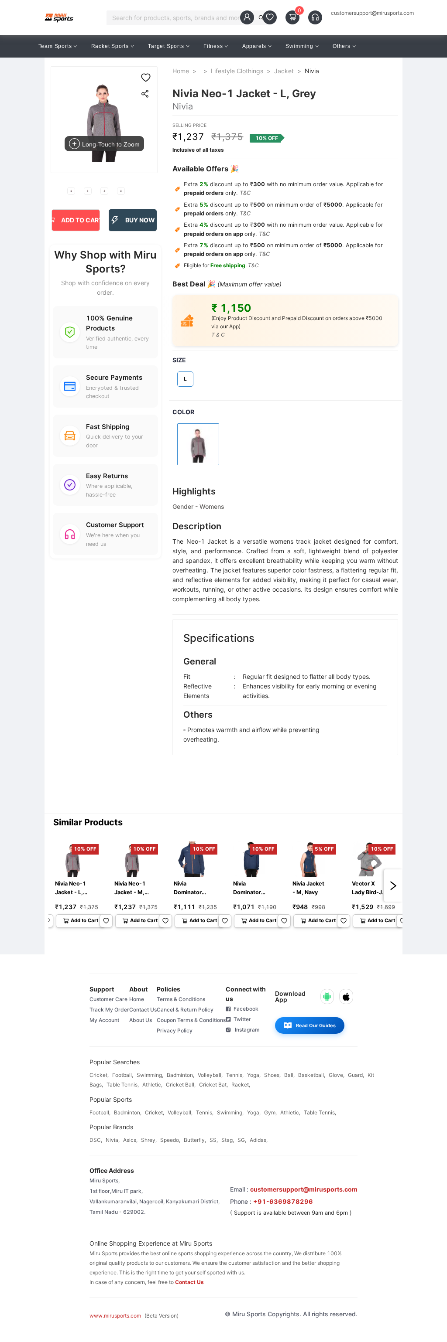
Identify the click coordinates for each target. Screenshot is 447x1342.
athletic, (152, 1084)
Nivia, (113, 1140)
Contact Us (143, 1009)
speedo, (170, 1140)
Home (180, 71)
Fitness (213, 46)
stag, (227, 1140)
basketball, (311, 1075)
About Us (140, 1020)
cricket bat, (213, 1084)
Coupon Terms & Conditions (191, 1020)
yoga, (254, 1075)
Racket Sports (110, 46)
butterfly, (195, 1140)
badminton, (180, 1075)
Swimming (299, 46)
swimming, (150, 1075)
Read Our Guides (316, 1025)
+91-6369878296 (283, 1201)
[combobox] (182, 18)
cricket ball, (181, 1084)
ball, (289, 1075)
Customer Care (108, 999)
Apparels (254, 46)
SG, (241, 1140)
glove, (336, 1075)
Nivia (312, 71)
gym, (270, 1112)
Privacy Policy (175, 1030)
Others (342, 46)
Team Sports (55, 46)
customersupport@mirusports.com (372, 13)
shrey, (149, 1140)
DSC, (95, 1140)
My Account (104, 1020)
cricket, (99, 1075)
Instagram (245, 1029)
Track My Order (109, 1009)
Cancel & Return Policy (185, 1009)
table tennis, (123, 1084)
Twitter (241, 1019)
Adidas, (259, 1140)
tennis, (235, 1075)
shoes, (272, 1075)
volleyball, (210, 1075)
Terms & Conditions (181, 999)
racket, (240, 1084)
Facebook (244, 1008)
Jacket (284, 71)
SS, (214, 1140)
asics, (130, 1140)
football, (122, 1075)
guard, (356, 1075)
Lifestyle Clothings (237, 71)
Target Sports (166, 46)
